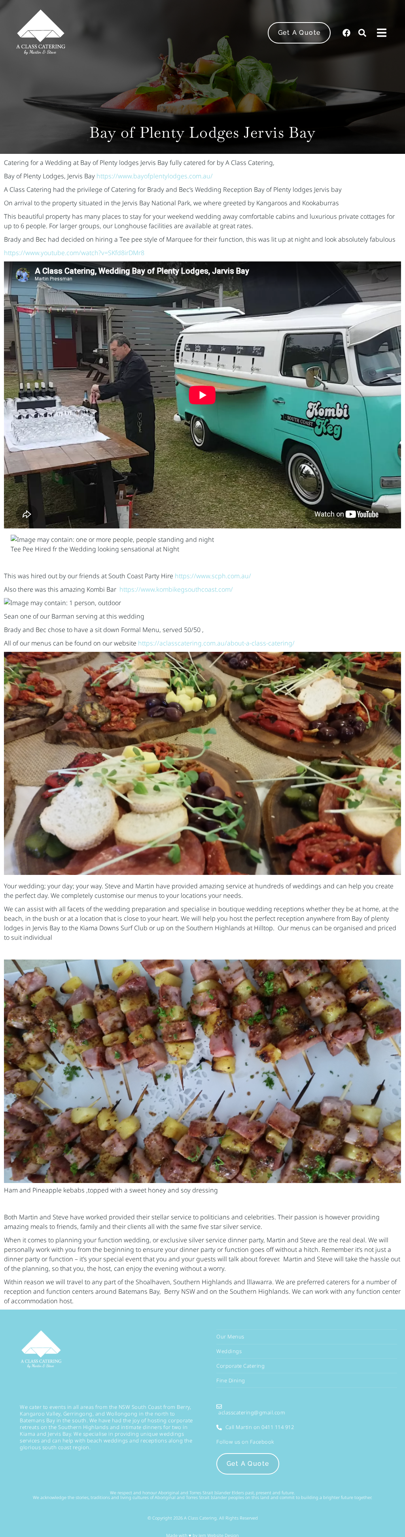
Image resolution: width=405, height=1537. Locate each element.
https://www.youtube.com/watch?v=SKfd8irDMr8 (74, 252)
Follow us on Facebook (245, 1441)
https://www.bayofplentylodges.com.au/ (155, 176)
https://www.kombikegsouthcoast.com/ (176, 589)
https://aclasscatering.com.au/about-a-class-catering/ (216, 643)
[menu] (382, 32)
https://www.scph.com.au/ (213, 576)
